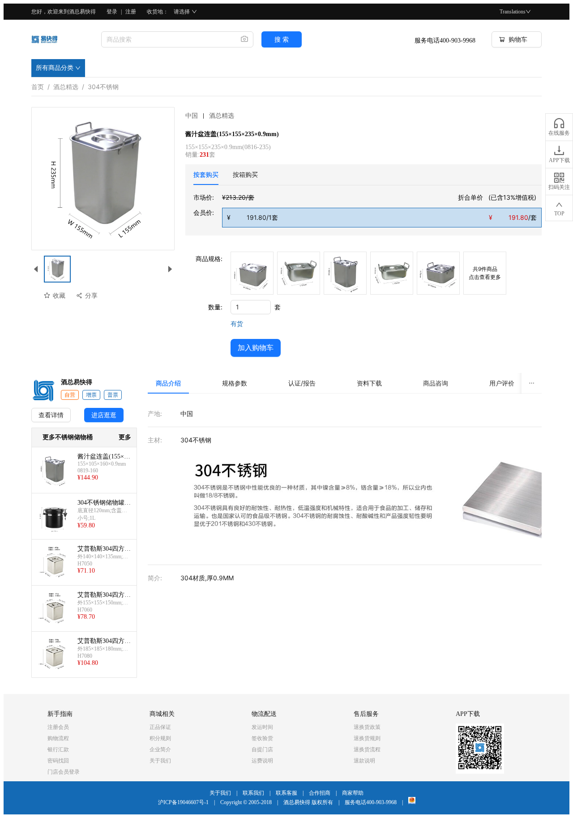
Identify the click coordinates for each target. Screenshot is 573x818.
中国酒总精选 (209, 115)
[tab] (205, 175)
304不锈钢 (103, 85)
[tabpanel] (367, 210)
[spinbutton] (250, 307)
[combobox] (167, 39)
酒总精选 (65, 85)
